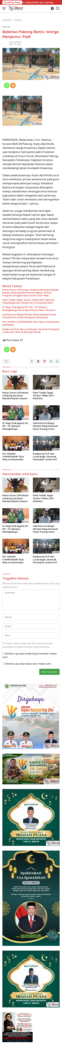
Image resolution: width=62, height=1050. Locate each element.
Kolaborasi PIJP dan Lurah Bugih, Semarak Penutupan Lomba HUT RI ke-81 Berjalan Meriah (31, 331)
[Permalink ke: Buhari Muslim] (4, 42)
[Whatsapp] (7, 85)
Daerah (6, 26)
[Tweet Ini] (38, 361)
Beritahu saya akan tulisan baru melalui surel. (28, 663)
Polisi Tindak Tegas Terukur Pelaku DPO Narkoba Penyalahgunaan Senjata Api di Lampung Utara (28, 301)
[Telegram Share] (50, 361)
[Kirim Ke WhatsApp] (57, 361)
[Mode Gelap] (52, 8)
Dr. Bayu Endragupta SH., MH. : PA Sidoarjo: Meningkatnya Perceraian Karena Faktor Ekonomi (28, 308)
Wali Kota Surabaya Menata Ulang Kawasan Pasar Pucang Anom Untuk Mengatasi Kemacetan (29, 316)
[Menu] (4, 8)
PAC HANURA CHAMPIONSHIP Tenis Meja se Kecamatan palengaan (30, 323)
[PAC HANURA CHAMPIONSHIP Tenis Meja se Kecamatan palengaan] (15, 443)
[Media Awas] (15, 8)
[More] (13, 85)
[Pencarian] (58, 8)
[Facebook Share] (31, 361)
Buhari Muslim (15, 42)
